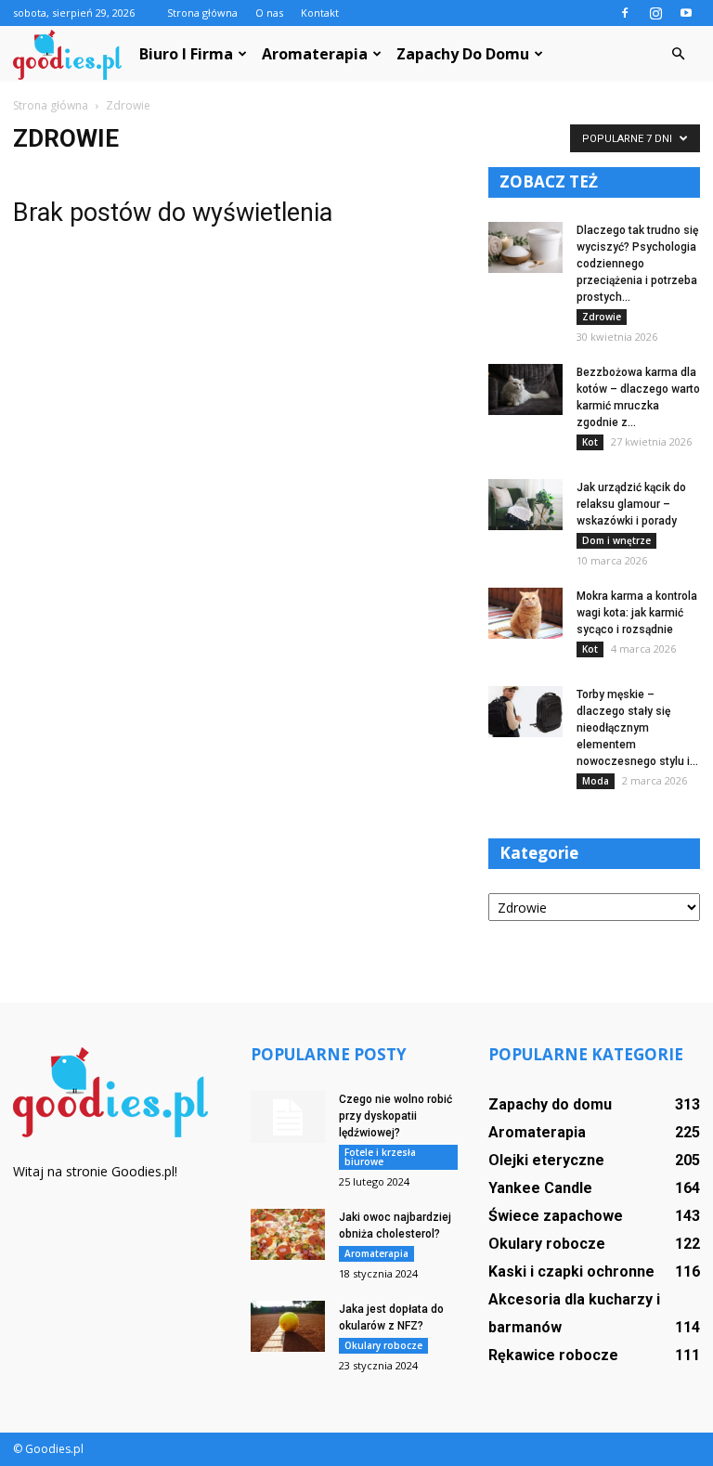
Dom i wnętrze (616, 540)
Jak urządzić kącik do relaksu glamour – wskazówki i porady (631, 504)
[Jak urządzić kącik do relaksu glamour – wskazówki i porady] (525, 504)
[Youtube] (686, 13)
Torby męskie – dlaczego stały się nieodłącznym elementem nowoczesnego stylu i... (637, 728)
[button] (677, 54)
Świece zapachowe (555, 1216)
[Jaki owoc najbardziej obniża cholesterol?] (288, 1234)
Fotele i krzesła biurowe (380, 1157)
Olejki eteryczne (546, 1160)
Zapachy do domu (462, 54)
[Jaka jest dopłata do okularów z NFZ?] (288, 1326)
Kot (590, 441)
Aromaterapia (315, 54)
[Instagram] (655, 13)
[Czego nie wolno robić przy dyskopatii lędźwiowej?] (288, 1117)
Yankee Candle (540, 1188)
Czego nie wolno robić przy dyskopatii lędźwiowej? (395, 1116)
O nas (269, 12)
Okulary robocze (383, 1345)
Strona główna (202, 12)
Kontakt (320, 12)
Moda (595, 780)
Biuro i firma (186, 54)
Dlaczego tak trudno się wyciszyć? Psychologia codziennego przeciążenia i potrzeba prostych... (637, 264)
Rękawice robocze (553, 1355)
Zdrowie (601, 316)
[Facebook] (625, 13)
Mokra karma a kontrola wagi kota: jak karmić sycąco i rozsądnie (637, 613)
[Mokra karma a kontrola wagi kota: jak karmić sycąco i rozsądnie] (525, 613)
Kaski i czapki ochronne (571, 1271)
